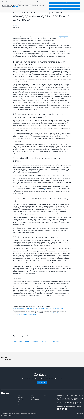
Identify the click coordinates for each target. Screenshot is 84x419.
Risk (31, 401)
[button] (58, 409)
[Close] (82, 5)
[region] (42, 6)
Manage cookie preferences (64, 2)
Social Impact (20, 397)
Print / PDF (62, 37)
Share (61, 41)
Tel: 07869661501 (9, 359)
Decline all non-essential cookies (64, 5)
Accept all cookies (64, 9)
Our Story (19, 395)
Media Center (20, 399)
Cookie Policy (15, 6)
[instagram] (66, 409)
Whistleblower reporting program (25, 413)
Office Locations (21, 401)
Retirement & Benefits (35, 399)
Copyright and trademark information (6, 413)
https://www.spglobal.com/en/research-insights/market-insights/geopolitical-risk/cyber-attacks (38, 308)
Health (32, 395)
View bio (3, 362)
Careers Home (47, 395)
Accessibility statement (34, 413)
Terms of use (13, 413)
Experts (19, 404)
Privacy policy (18, 413)
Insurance (32, 397)
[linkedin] (60, 409)
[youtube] (63, 409)
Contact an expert (42, 382)
